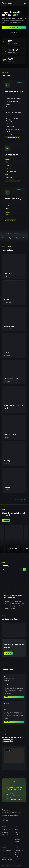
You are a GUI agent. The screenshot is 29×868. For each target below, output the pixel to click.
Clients (16, 829)
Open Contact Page (14, 766)
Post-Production (6, 829)
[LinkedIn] (3, 820)
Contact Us (14, 32)
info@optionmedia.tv (7, 859)
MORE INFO (19, 82)
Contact (17, 841)
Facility (16, 837)
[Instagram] (7, 820)
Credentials (17, 839)
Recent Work (18, 832)
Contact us (8, 653)
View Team (6, 520)
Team (16, 834)
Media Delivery (5, 834)
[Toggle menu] (24, 2)
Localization (5, 832)
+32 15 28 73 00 (6, 857)
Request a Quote (14, 27)
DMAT (16, 844)
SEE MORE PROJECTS (20, 499)
